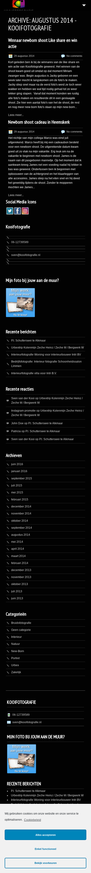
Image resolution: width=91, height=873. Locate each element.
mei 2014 (17, 541)
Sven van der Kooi (23, 398)
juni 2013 (17, 598)
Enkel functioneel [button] (45, 849)
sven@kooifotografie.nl (25, 255)
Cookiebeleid (32, 820)
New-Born (17, 651)
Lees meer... (16, 115)
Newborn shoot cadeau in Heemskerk (39, 122)
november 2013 (21, 577)
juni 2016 (17, 464)
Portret (15, 658)
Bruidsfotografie (21, 623)
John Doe (17, 423)
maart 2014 (18, 556)
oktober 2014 (19, 520)
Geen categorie (21, 630)
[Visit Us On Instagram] (25, 213)
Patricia (16, 431)
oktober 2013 (19, 584)
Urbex (15, 665)
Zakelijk (16, 672)
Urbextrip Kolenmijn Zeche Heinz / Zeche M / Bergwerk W (47, 347)
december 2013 (21, 570)
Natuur (15, 644)
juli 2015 (16, 485)
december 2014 (21, 506)
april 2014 (17, 548)
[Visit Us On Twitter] (10, 213)
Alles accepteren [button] (45, 834)
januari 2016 (19, 471)
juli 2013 (16, 591)
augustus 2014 (20, 534)
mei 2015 (17, 492)
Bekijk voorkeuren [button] (46, 863)
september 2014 (21, 527)
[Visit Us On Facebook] (17, 213)
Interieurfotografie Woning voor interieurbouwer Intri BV (46, 354)
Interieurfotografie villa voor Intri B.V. (34, 373)
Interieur (16, 637)
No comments (74, 55)
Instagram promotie (23, 410)
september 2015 (21, 478)
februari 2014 (19, 563)
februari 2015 (19, 499)
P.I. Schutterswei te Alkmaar (28, 340)
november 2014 (21, 513)
